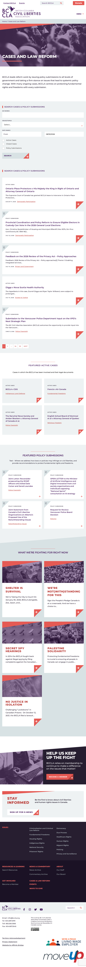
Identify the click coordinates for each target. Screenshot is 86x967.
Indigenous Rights (36, 843)
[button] (63, 14)
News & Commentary (39, 866)
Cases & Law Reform (39, 881)
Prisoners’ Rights (36, 852)
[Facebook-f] (24, 909)
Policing (53, 519)
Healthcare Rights (64, 837)
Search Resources (9, 870)
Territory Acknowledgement (13, 938)
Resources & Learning (13, 866)
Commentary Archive (38, 874)
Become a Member (10, 884)
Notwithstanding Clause (17, 524)
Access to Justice (21, 297)
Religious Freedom (54, 423)
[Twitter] (35, 909)
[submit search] (61, 3)
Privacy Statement (9, 942)
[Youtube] (41, 909)
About (60, 866)
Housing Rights (35, 839)
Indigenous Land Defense (15, 393)
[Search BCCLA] (49, 3)
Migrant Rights (63, 845)
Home (4, 21)
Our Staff (60, 870)
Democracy (61, 828)
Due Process (62, 833)
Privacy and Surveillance (67, 854)
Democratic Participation (26, 201)
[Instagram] (29, 909)
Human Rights (62, 841)
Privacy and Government (24, 266)
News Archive (35, 870)
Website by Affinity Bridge (13, 945)
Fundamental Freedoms (56, 393)
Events (33, 884)
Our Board (61, 874)
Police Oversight (21, 331)
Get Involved (8, 881)
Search (7, 156)
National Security (36, 847)
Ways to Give (36, 889)
